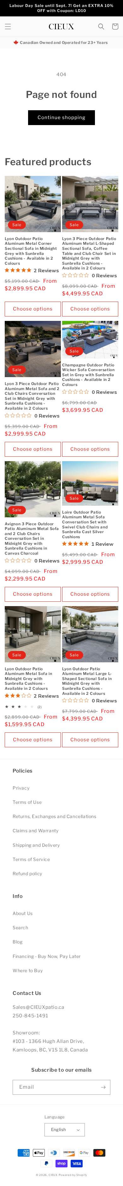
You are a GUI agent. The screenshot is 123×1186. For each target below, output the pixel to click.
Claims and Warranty (35, 830)
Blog (17, 941)
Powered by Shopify (73, 1175)
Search (20, 927)
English (58, 1129)
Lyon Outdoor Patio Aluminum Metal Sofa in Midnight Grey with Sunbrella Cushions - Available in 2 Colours (28, 678)
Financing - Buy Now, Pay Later (47, 956)
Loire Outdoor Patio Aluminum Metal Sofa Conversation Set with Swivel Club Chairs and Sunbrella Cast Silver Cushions (85, 524)
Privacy (21, 788)
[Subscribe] (103, 1087)
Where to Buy (28, 970)
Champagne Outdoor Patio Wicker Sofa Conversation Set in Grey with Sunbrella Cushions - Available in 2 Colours (88, 375)
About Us (23, 913)
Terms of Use (27, 802)
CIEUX (53, 1175)
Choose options (33, 309)
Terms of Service (31, 859)
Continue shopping (61, 117)
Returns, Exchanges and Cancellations (55, 816)
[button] (8, 26)
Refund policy (27, 873)
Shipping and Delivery (36, 845)
